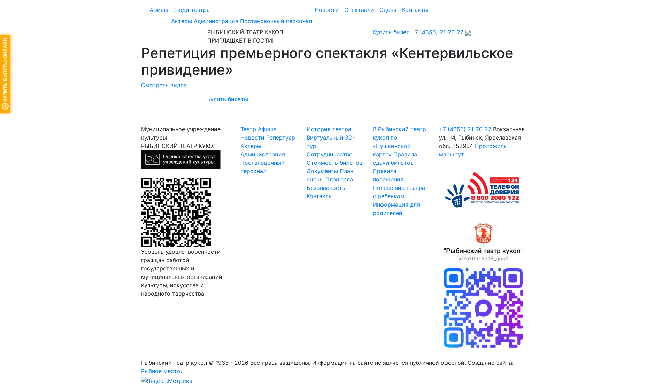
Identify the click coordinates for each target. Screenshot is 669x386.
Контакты (415, 9)
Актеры (181, 20)
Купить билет (391, 32)
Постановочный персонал (276, 20)
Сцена (388, 9)
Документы (322, 171)
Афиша (158, 9)
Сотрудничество (330, 154)
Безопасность (326, 187)
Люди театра (192, 9)
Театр (248, 129)
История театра (329, 129)
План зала (339, 179)
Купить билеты (227, 99)
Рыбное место (160, 371)
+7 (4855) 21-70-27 (437, 32)
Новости (327, 9)
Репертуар (280, 137)
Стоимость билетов (334, 162)
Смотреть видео (164, 85)
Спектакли (359, 9)
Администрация (216, 20)
